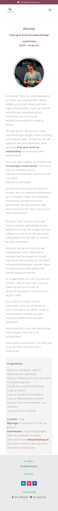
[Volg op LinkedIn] (23, 483)
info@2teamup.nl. (38, 439)
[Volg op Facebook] (34, 483)
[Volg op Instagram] (29, 483)
